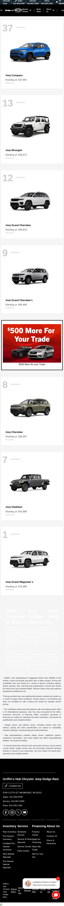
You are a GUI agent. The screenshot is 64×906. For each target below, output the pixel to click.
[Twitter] (18, 812)
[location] (57, 2)
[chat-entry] (56, 895)
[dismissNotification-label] (58, 878)
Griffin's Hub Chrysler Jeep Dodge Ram (6, 890)
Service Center (24, 846)
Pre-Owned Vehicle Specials (8, 864)
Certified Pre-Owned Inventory (9, 846)
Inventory (9, 826)
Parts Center (23, 851)
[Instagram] (12, 812)
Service (22, 826)
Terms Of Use (20, 890)
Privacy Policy (14, 890)
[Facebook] (6, 812)
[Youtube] (25, 812)
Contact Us (14, 786)
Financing (39, 826)
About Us (53, 826)
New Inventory (9, 832)
